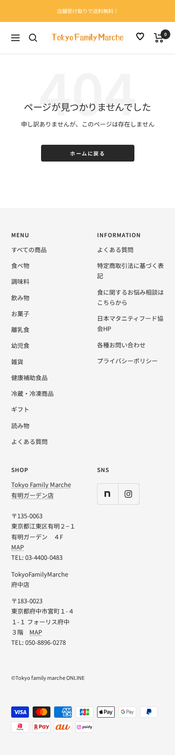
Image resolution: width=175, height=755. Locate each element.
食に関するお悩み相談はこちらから (130, 297)
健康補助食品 (29, 377)
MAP (17, 547)
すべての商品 (29, 249)
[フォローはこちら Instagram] (128, 493)
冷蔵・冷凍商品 (32, 393)
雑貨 (17, 361)
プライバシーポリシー (127, 360)
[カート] (159, 37)
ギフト (20, 409)
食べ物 (20, 265)
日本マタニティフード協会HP (130, 323)
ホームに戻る (87, 153)
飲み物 (20, 297)
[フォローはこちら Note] (107, 493)
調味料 (20, 281)
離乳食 (20, 329)
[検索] (33, 38)
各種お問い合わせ (121, 344)
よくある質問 (29, 441)
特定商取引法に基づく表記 (130, 270)
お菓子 (20, 313)
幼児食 (20, 345)
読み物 (20, 425)
